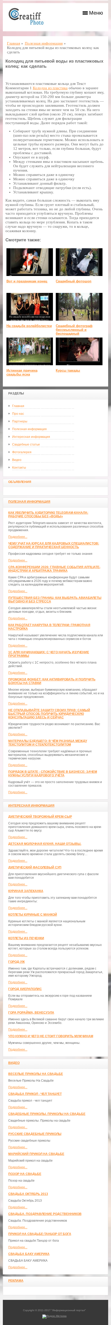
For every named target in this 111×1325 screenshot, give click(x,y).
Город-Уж (16, 962)
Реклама (15, 1280)
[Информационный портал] (28, 17)
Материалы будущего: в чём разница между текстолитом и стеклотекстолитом (47, 742)
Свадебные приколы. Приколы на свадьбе (46, 1114)
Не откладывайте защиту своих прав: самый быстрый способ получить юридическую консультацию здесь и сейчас (49, 713)
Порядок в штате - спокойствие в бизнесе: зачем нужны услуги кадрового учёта (52, 773)
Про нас (18, 414)
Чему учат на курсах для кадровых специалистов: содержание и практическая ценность (53, 545)
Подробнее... (17, 537)
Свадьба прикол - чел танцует (35, 1094)
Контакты (19, 467)
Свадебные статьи (26, 444)
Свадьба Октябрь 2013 (28, 1194)
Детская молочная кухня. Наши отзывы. (44, 844)
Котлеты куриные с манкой (32, 914)
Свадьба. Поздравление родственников (45, 1214)
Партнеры (19, 421)
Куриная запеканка (25, 891)
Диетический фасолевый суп (34, 867)
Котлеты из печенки (26, 938)
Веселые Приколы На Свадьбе (35, 1074)
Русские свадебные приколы (34, 1134)
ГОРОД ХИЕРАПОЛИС (25, 989)
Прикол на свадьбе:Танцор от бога (39, 1234)
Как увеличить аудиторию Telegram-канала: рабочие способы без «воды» (48, 514)
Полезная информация (29, 429)
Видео (16, 460)
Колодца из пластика (50, 88)
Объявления (19, 482)
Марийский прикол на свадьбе (36, 1154)
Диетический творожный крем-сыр (40, 816)
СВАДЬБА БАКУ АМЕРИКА (29, 1254)
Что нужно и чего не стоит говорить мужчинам (50, 1036)
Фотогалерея (21, 452)
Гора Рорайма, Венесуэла (31, 1012)
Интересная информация (31, 437)
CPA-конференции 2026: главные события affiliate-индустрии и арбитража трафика (54, 568)
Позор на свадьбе (24, 1174)
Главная (18, 406)
